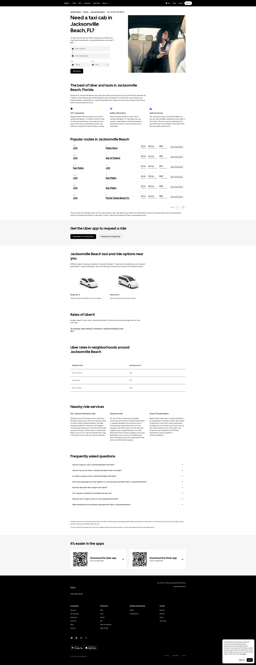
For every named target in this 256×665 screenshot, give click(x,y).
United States (75, 12)
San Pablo (78, 168)
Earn (80, 3)
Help (174, 3)
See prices (77, 71)
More (72, 42)
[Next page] (183, 207)
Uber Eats (96, 3)
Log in (181, 3)
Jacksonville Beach (97, 12)
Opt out (241, 660)
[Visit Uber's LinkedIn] (71, 638)
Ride (74, 3)
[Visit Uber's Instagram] (81, 638)
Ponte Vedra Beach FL (117, 197)
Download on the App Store (83, 236)
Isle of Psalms (113, 158)
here (244, 654)
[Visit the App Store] (90, 648)
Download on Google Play (110, 236)
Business (87, 3)
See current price (177, 147)
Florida (85, 12)
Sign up (188, 3)
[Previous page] (177, 207)
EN (169, 3)
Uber (66, 3)
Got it (250, 660)
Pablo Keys (111, 148)
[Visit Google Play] (77, 648)
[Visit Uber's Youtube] (76, 638)
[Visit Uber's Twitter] (86, 638)
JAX (75, 148)
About (104, 3)
